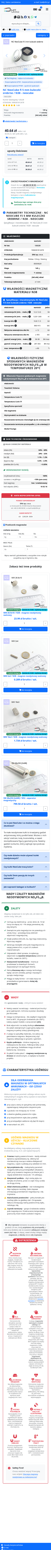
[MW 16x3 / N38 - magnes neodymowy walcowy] (25, 715)
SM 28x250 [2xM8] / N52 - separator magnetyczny (19, 799)
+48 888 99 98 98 (29, 185)
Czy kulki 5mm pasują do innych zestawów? (19, 877)
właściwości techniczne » (16, 121)
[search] (38, 23)
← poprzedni (9, 35)
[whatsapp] (32, 17)
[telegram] (35, 17)
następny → (43, 35)
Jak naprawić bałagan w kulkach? (20, 887)
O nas (6, 1547)
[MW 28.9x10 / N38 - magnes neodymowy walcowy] (25, 591)
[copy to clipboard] (15, 17)
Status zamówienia (13, 2)
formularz (41, 187)
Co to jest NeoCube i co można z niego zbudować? (21, 824)
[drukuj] (18, 17)
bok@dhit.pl (45, 2)
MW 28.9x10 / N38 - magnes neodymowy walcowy (22, 613)
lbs (35, 534)
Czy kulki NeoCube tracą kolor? (18, 867)
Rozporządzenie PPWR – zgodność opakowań (23, 86)
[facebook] (25, 17)
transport (12, 138)
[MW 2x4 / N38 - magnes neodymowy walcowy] (25, 654)
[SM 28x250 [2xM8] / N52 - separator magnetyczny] (25, 777)
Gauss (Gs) (7, 546)
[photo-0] (25, 69)
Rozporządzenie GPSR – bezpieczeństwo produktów (23, 82)
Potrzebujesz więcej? (15, 154)
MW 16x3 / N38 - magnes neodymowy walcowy (25, 737)
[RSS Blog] (22, 17)
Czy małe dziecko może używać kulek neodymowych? (21, 857)
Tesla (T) (29, 546)
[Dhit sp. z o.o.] (12, 9)
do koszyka (39, 143)
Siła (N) (21, 534)
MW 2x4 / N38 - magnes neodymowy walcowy (24, 676)
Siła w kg (6, 534)
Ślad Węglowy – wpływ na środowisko (20, 78)
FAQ (3, 2)
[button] (35, 9)
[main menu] (47, 9)
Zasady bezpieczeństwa (13, 1545)
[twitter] (28, 17)
